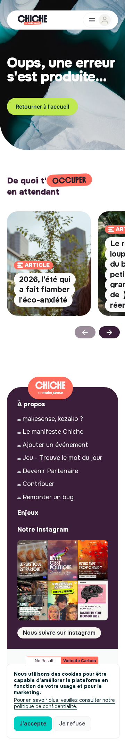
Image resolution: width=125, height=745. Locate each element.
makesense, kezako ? (53, 419)
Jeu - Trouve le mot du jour (62, 458)
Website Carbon (79, 660)
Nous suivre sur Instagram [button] (59, 632)
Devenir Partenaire (50, 471)
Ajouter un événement (55, 445)
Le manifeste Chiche (53, 432)
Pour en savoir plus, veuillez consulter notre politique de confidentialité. (64, 703)
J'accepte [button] (33, 723)
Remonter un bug (48, 497)
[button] (109, 332)
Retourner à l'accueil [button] (42, 106)
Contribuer (39, 484)
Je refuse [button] (72, 723)
